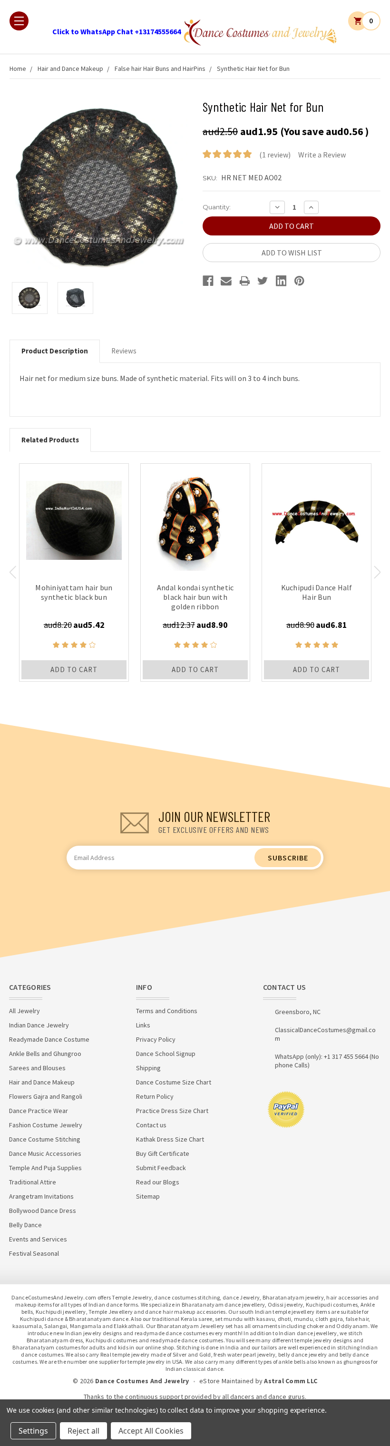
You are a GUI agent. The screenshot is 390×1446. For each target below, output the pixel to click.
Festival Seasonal (34, 1253)
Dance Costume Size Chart (173, 1082)
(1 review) (275, 154)
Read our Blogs (157, 1182)
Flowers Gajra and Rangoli (45, 1096)
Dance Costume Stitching (44, 1139)
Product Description (54, 350)
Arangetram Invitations (41, 1196)
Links (143, 1025)
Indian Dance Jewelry (39, 1025)
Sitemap (148, 1196)
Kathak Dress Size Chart (170, 1139)
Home (18, 68)
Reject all (83, 1431)
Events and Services (38, 1239)
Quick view (74, 518)
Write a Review (322, 154)
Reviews (123, 350)
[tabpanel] (74, 572)
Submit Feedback (161, 1167)
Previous (12, 572)
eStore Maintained (226, 1381)
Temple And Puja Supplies (45, 1167)
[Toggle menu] (19, 20)
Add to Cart (74, 669)
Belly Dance (25, 1225)
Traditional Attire (32, 1182)
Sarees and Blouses (37, 1068)
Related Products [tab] (50, 439)
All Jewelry (24, 1010)
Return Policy (155, 1096)
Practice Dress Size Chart (172, 1110)
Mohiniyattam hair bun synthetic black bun (73, 592)
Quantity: (217, 207)
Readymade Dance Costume (49, 1039)
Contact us (151, 1125)
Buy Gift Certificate (162, 1153)
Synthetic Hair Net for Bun (253, 68)
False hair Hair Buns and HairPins (160, 68)
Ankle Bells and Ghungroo (45, 1053)
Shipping (148, 1068)
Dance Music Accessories (45, 1153)
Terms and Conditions (166, 1010)
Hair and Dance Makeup (70, 68)
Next (377, 572)
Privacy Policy (156, 1039)
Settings (33, 1431)
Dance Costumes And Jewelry (142, 1381)
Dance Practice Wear (38, 1110)
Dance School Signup (165, 1053)
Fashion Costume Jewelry (45, 1125)
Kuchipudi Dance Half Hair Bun (316, 592)
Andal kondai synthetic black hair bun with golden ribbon (195, 597)
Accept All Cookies (151, 1431)
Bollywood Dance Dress (42, 1210)
